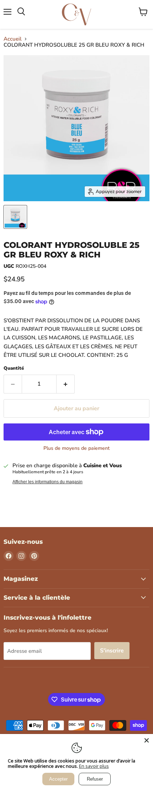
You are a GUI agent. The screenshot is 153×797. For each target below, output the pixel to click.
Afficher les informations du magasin (47, 481)
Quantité (14, 368)
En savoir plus (94, 766)
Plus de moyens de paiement (76, 448)
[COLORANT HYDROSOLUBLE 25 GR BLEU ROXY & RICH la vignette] (15, 216)
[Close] (146, 740)
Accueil (13, 39)
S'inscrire (112, 651)
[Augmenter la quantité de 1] (66, 384)
